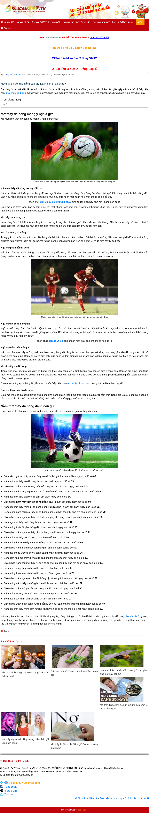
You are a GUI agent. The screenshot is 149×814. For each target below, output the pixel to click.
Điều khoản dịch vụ (111, 798)
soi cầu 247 (83, 810)
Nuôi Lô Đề (86, 22)
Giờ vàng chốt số (100, 22)
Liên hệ (93, 798)
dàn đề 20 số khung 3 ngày (55, 202)
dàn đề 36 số (55, 340)
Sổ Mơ (139, 22)
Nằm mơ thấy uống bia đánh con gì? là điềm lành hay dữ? (25, 674)
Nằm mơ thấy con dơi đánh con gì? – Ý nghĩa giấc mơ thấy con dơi (124, 672)
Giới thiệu (81, 798)
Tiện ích (6, 28)
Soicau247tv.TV (99, 37)
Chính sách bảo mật (137, 798)
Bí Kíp (130, 22)
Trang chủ (8, 74)
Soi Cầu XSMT (54, 22)
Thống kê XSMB (118, 22)
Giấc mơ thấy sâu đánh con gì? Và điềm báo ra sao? (74, 673)
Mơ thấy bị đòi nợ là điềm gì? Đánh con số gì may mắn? (74, 746)
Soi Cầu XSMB (23, 22)
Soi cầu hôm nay (71, 22)
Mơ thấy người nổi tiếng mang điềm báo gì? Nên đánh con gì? (25, 741)
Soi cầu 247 (8, 22)
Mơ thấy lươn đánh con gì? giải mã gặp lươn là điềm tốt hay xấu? (124, 707)
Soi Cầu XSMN (38, 22)
